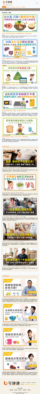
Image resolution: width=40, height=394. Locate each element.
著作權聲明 (24, 389)
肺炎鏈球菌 (13, 7)
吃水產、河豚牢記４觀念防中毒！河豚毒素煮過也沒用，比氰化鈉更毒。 (17, 33)
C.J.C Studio (22, 393)
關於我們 (15, 389)
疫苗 (17, 7)
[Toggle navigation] (37, 3)
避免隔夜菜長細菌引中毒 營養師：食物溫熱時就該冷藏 (13, 110)
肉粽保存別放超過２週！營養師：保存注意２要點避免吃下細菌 (15, 84)
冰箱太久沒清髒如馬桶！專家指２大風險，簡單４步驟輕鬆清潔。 (15, 58)
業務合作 (20, 389)
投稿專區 (29, 389)
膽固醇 (24, 7)
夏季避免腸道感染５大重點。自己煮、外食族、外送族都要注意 (15, 136)
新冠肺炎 (8, 7)
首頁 (3, 9)
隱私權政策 (11, 389)
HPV (20, 7)
